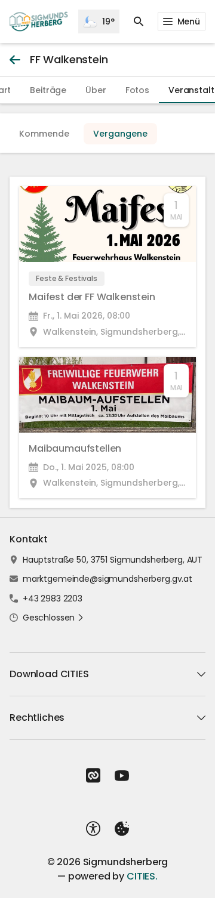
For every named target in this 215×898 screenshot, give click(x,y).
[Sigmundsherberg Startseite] (39, 21)
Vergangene (120, 134)
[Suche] (138, 21)
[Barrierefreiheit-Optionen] (93, 829)
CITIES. (142, 876)
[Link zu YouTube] (122, 776)
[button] (53, 618)
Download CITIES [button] (49, 674)
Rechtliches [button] (37, 717)
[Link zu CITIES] (93, 776)
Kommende (44, 134)
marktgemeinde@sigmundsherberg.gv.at (107, 579)
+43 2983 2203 (52, 598)
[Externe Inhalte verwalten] (122, 829)
